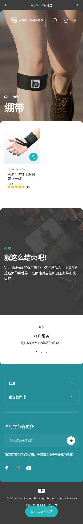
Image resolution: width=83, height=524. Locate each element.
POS (37, 498)
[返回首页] (6, 96)
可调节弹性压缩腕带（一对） (21, 176)
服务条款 (41, 505)
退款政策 (30, 505)
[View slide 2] (41, 352)
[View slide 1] (36, 352)
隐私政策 (52, 505)
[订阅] (71, 440)
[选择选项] (33, 157)
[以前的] (6, 5)
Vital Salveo (16, 169)
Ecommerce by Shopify (61, 498)
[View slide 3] (46, 352)
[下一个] (77, 5)
